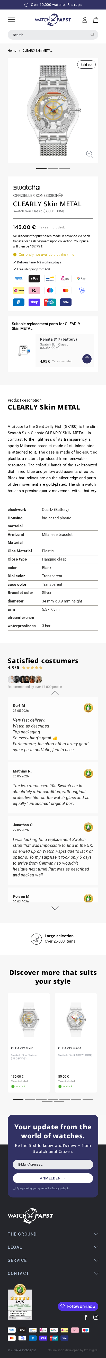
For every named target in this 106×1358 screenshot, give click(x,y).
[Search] (92, 34)
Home (12, 50)
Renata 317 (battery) (58, 339)
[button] (95, 20)
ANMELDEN (50, 1178)
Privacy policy (59, 1188)
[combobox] (53, 35)
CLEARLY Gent (69, 1048)
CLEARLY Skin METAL (37, 50)
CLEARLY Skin (22, 1048)
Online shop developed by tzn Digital (73, 1350)
